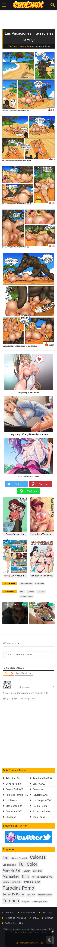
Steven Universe (45, 895)
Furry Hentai (11, 870)
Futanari (26, 871)
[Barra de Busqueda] (53, 5)
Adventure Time (14, 778)
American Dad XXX (42, 778)
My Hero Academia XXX (42, 877)
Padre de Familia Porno (18, 794)
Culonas (30, 592)
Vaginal (25, 901)
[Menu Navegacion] (4, 5)
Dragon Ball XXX (14, 789)
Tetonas (11, 901)
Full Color (41, 592)
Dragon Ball (9, 864)
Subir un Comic (28, 912)
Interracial (39, 583)
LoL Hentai (11, 800)
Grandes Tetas (26, 596)
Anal (22, 592)
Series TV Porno (13, 894)
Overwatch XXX (14, 811)
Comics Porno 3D (19, 858)
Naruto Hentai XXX (12, 882)
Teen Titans (39, 817)
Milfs (25, 876)
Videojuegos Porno (39, 902)
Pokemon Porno (41, 811)
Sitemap (49, 918)
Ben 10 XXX (39, 783)
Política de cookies (14, 923)
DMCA (35, 918)
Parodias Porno (18, 888)
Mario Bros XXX (14, 806)
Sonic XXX (31, 895)
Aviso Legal (47, 912)
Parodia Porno (32, 882)
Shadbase (11, 817)
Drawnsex (38, 789)
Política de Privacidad (15, 918)
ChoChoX (12, 46)
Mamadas (11, 876)
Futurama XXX (40, 794)
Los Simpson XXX (42, 800)
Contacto (9, 912)
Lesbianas (37, 871)
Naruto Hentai (40, 806)
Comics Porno (26, 46)
